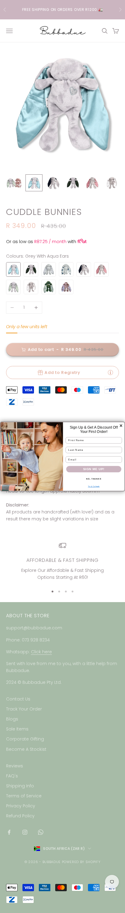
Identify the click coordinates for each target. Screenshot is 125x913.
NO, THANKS (93, 479)
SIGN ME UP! (94, 469)
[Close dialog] (121, 425)
